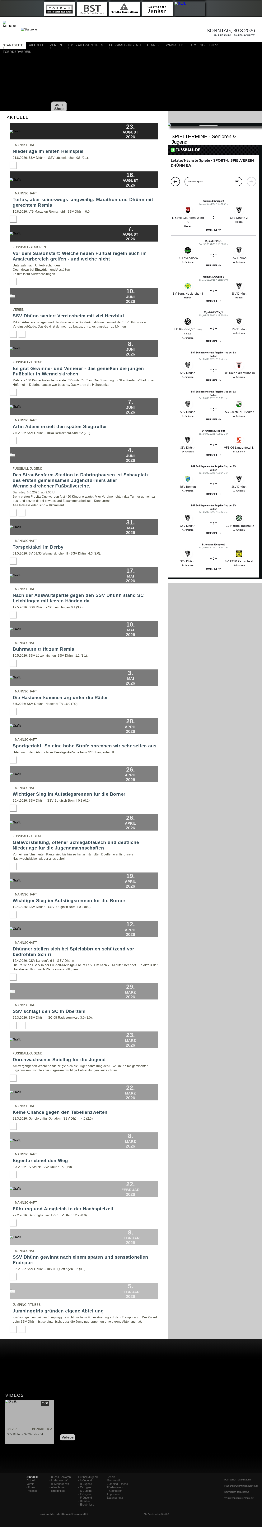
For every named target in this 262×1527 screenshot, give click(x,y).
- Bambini (84, 1501)
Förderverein (115, 1487)
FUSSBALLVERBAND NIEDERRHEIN (241, 1486)
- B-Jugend (85, 1483)
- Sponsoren (114, 1490)
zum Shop (59, 106)
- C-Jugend (85, 1487)
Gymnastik (174, 45)
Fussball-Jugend (125, 45)
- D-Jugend (85, 1490)
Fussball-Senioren (85, 45)
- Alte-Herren (57, 1487)
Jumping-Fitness (205, 45)
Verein (56, 45)
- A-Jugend (85, 1480)
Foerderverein (17, 51)
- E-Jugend (85, 1494)
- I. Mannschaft (58, 1480)
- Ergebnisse (57, 1490)
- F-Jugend (85, 1497)
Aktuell (36, 45)
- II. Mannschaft (59, 1483)
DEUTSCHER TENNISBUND (236, 1492)
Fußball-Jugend (88, 1477)
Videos (68, 1437)
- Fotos (30, 1487)
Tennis (153, 45)
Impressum (221, 35)
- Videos (31, 1490)
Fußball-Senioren (60, 1477)
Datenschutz (243, 35)
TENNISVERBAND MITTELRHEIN (239, 1498)
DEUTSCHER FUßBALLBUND (237, 1480)
